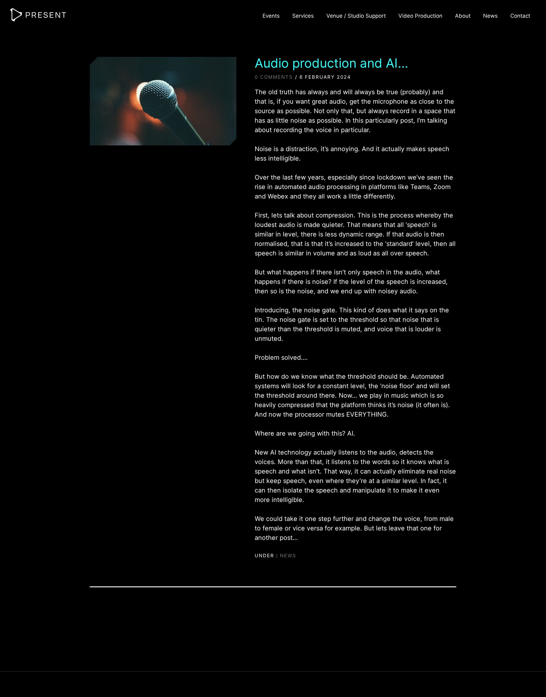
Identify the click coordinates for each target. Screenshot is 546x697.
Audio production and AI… (331, 63)
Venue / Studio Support (356, 16)
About (462, 16)
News (490, 16)
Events (271, 16)
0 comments (274, 77)
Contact (520, 16)
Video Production (420, 16)
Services (303, 16)
